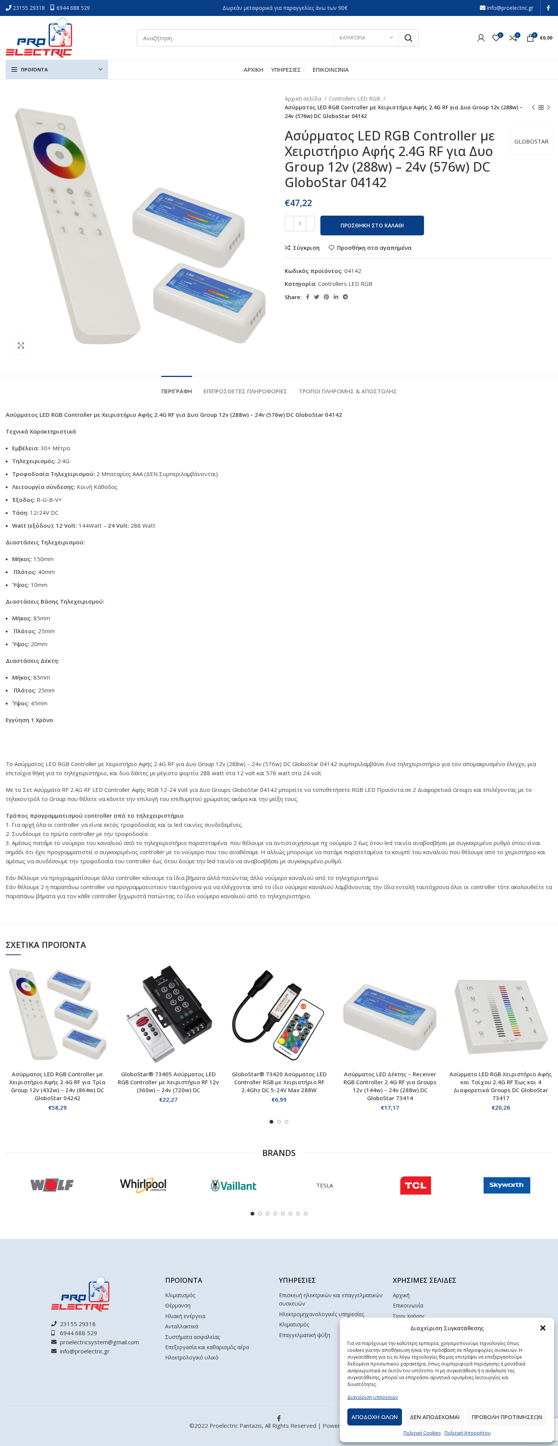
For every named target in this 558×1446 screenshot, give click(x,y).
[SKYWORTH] (506, 1185)
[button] (543, 1328)
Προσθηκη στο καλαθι (372, 225)
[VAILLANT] (233, 1185)
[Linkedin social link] (335, 297)
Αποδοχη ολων (375, 1417)
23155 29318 (29, 7)
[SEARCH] (408, 38)
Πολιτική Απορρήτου (468, 1433)
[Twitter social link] (317, 297)
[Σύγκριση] (103, 975)
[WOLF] (51, 1185)
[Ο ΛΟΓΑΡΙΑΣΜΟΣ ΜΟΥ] (481, 38)
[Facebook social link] (548, 8)
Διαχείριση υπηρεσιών (372, 1397)
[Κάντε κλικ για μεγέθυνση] (20, 345)
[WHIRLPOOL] (142, 1185)
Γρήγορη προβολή (103, 992)
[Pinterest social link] (326, 297)
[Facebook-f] (279, 1418)
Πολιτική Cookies (422, 1433)
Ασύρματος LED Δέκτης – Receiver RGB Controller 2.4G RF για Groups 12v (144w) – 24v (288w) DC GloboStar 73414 (390, 1086)
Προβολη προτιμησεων (507, 1417)
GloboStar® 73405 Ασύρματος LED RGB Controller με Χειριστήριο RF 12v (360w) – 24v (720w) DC (168, 1082)
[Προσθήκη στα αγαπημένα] (103, 1009)
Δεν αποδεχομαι (435, 1417)
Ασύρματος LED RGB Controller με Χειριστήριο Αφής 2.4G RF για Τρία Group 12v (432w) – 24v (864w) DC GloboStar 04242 (57, 1086)
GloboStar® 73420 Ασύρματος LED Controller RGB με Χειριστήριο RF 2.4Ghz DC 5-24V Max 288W (279, 1082)
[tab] (176, 387)
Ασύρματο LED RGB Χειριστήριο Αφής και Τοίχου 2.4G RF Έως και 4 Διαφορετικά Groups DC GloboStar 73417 (500, 1086)
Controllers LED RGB (355, 98)
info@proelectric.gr (510, 7)
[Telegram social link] (345, 297)
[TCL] (415, 1185)
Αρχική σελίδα (304, 98)
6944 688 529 (73, 7)
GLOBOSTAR (531, 141)
